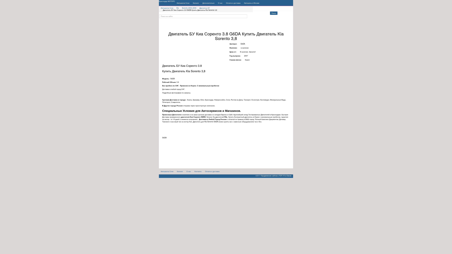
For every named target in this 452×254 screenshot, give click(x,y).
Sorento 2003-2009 (189, 8)
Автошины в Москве (251, 3)
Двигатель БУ (204, 8)
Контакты (198, 171)
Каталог (196, 3)
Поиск (273, 13)
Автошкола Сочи (183, 3)
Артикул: (233, 44)
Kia (177, 8)
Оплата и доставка (233, 3)
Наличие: (233, 48)
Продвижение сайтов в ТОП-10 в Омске (276, 175)
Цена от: (233, 52)
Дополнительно (208, 3)
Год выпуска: (235, 56)
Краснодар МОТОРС (167, 1)
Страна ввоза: (235, 60)
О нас (220, 3)
